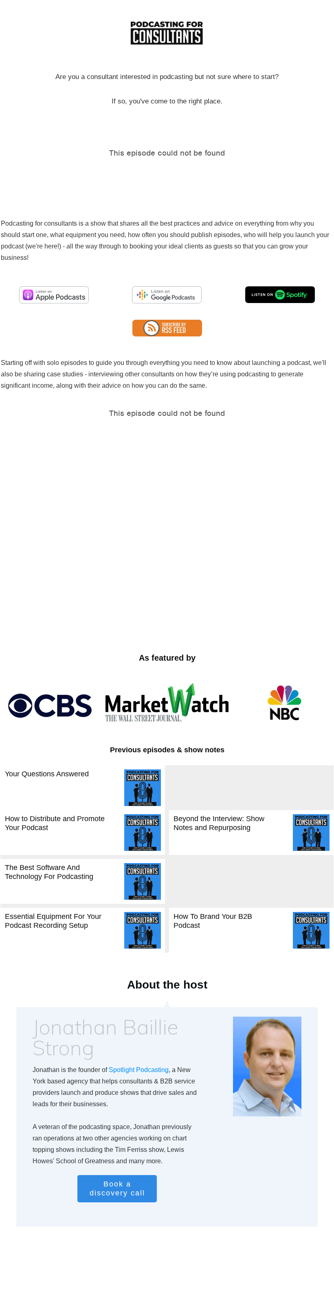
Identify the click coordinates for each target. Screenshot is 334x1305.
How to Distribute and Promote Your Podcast (82, 832)
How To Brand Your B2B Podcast (251, 930)
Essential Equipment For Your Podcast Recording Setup (82, 930)
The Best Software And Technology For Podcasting (82, 881)
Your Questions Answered (82, 787)
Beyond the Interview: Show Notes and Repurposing (251, 832)
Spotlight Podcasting (139, 1069)
